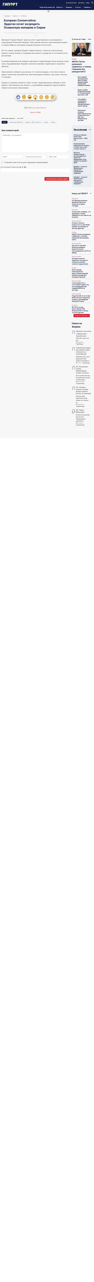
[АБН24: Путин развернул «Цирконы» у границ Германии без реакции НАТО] (81, 49)
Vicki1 (79, 363)
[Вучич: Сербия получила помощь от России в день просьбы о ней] (75, 91)
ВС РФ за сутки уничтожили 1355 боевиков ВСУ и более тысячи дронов (80, 309)
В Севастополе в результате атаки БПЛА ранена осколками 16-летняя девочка (81, 225)
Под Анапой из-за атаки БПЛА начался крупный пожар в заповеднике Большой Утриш (81, 298)
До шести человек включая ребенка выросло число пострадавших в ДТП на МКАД (81, 249)
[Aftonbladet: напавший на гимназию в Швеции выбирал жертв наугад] (75, 101)
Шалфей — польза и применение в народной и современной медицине (80, 180)
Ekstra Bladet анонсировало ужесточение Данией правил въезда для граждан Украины (84, 81)
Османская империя (16, 122)
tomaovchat (81, 381)
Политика (75, 209)
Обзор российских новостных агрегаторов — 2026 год (80, 137)
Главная (7, 16)
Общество (75, 198)
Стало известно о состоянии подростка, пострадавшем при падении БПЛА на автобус (80, 286)
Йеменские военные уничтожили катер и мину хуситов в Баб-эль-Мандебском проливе (84, 115)
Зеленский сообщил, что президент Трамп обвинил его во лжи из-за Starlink (81, 214)
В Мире (23, 16)
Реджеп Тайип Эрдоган (33, 122)
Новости (15, 16)
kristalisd (80, 423)
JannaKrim (81, 404)
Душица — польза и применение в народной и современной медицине (80, 170)
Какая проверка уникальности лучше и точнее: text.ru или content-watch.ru (81, 146)
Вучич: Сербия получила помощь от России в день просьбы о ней (84, 92)
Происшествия (76, 221)
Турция (53, 122)
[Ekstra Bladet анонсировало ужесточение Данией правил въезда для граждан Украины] (75, 78)
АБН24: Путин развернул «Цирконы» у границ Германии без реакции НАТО (81, 66)
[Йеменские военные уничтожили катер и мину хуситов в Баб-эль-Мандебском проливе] (75, 112)
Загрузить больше (81, 316)
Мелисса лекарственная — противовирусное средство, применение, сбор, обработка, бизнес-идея (80, 157)
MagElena (80, 342)
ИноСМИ (20, 118)
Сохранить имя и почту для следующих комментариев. (26, 162)
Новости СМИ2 (35, 112)
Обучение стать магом (83, 331)
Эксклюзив (80, 129)
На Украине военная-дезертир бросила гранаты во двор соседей (80, 203)
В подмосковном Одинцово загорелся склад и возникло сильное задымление (80, 261)
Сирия (46, 122)
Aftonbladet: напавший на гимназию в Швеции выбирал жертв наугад (84, 103)
